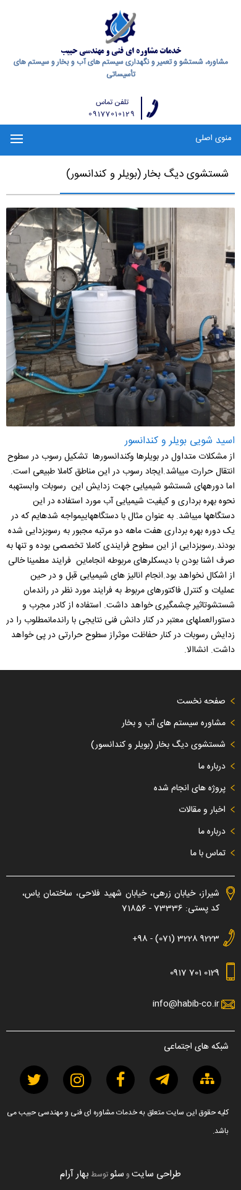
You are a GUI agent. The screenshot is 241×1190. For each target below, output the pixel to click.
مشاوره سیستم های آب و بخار (174, 723)
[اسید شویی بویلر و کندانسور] (120, 424)
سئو (117, 1174)
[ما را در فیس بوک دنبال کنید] (120, 1079)
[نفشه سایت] (207, 1079)
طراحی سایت (156, 1174)
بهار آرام (74, 1174)
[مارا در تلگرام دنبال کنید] (164, 1079)
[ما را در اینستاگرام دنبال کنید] (77, 1079)
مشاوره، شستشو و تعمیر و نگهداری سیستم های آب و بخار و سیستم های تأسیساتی (121, 68)
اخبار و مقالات (202, 810)
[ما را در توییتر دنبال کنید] (34, 1079)
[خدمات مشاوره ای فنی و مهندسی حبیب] (120, 26)
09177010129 (111, 114)
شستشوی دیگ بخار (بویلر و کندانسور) (158, 745)
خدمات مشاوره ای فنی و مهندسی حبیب (121, 51)
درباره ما (212, 766)
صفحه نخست (201, 701)
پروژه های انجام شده (190, 788)
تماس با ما (208, 853)
